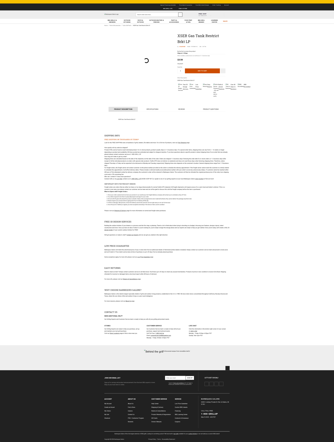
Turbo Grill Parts (126, 25)
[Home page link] (114, 14)
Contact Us (131, 414)
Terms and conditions (178, 383)
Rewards (130, 422)
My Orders (107, 411)
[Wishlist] (221, 15)
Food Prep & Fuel (188, 21)
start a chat (193, 331)
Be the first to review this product (186, 51)
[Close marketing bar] (227, 1)
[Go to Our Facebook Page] (207, 384)
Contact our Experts (132, 235)
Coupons (177, 422)
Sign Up (190, 378)
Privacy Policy (152, 439)
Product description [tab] (123, 109)
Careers (130, 411)
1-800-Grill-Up (159, 333)
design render (108, 230)
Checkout (107, 418)
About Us (128, 301)
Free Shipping (182, 142)
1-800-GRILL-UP (136, 179)
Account (108, 399)
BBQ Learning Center (181, 414)
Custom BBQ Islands (181, 407)
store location (199, 179)
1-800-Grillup (209, 414)
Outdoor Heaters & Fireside (156, 21)
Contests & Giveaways (182, 418)
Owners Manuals (156, 422)
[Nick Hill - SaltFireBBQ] (135, 360)
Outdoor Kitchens (127, 21)
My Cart (106, 414)
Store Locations (114, 333)
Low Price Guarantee (143, 257)
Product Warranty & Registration (161, 414)
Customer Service (159, 399)
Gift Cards (154, 418)
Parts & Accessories (174, 21)
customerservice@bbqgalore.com (160, 335)
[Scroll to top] (227, 368)
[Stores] (209, 15)
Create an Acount (109, 407)
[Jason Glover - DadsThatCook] (198, 360)
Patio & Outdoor (140, 21)
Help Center (155, 403)
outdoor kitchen (192, 433)
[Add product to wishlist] (223, 70)
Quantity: (179, 67)
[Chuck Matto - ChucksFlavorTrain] (156, 360)
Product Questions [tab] (211, 109)
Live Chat (119, 179)
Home (106, 25)
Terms (159, 439)
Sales (225, 21)
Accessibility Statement (168, 439)
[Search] (180, 15)
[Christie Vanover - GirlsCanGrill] (114, 360)
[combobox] (159, 15)
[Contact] (215, 15)
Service (178, 399)
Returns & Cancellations (130, 279)
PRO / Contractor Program (136, 418)
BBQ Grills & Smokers (112, 21)
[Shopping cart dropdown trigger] (227, 15)
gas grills (176, 433)
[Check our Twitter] (211, 384)
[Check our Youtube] (216, 384)
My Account (108, 403)
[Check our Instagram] (221, 384)
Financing (178, 411)
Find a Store (131, 407)
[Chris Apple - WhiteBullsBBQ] (219, 360)
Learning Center (214, 21)
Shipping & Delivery (120, 210)
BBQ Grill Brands (201, 21)
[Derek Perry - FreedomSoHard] (177, 360)
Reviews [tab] (181, 109)
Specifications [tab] (152, 109)
